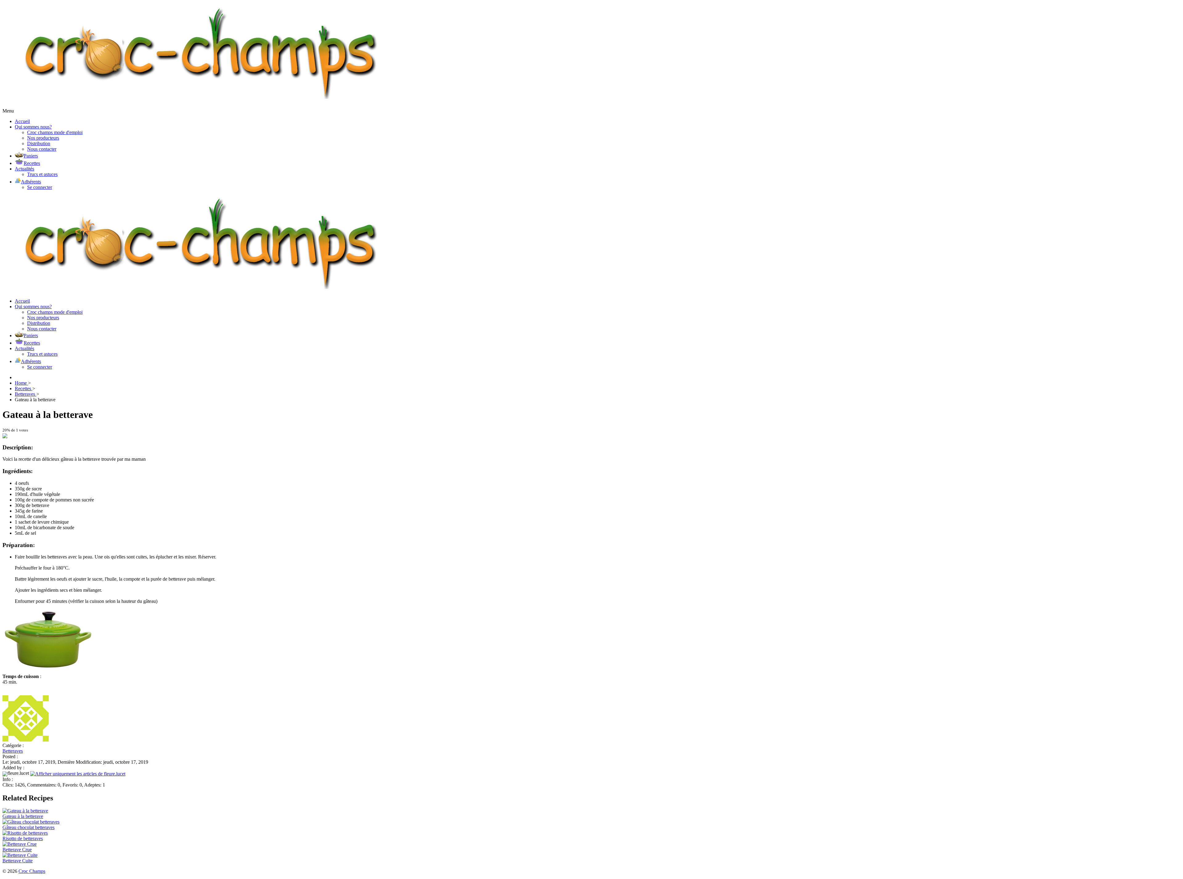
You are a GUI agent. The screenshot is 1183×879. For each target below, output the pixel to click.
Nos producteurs (43, 138)
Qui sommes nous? (33, 126)
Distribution (38, 143)
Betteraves (12, 751)
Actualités (24, 168)
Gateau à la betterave (22, 816)
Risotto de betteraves (22, 838)
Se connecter (39, 187)
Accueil (22, 121)
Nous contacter (41, 149)
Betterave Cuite (17, 860)
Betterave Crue (17, 849)
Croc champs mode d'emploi (55, 132)
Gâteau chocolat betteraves (28, 827)
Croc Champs (31, 871)
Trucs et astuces (42, 174)
